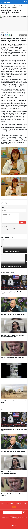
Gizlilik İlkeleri (17, 503)
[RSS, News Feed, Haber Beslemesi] (14, 507)
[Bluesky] (5, 35)
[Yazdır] (20, 35)
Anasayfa (4, 5)
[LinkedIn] (7, 35)
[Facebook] (1, 35)
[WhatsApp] (9, 35)
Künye (7, 503)
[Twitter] (3, 35)
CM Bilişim (15, 525)
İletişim (11, 503)
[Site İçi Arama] (25, 2)
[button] (22, 35)
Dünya (9, 5)
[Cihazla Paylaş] (11, 35)
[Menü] (26, 2)
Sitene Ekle (24, 503)
